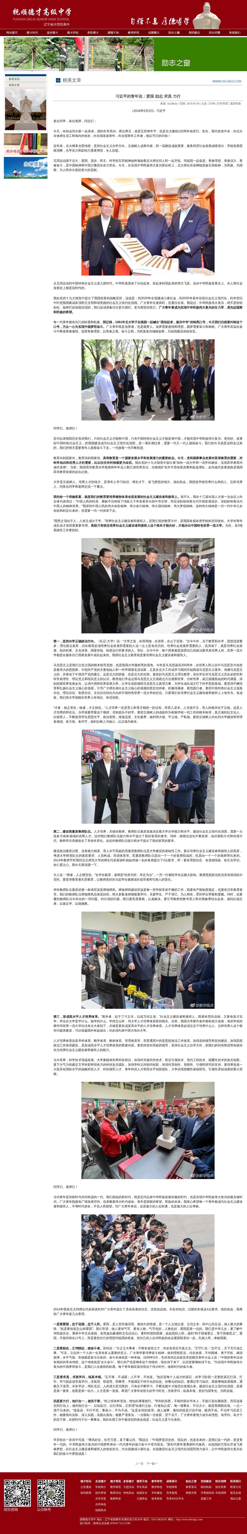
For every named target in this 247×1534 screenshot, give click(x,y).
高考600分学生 (175, 1498)
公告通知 (85, 1487)
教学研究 (115, 1487)
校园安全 (142, 1492)
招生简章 (220, 1487)
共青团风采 (207, 1492)
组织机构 (206, 1487)
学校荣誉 (171, 1487)
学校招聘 (220, 1492)
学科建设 (156, 1492)
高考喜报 (171, 1492)
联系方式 (235, 1487)
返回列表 (235, 103)
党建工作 (206, 1498)
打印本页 (222, 103)
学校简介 (100, 1487)
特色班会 (128, 1492)
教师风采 (115, 1498)
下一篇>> (152, 1463)
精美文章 (14, 85)
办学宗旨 (100, 1498)
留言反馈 (235, 1492)
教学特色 (156, 1487)
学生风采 (142, 1487)
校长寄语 (100, 1492)
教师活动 (115, 1492)
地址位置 (235, 1498)
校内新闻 (85, 1492)
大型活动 (128, 1487)
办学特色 (100, 1504)
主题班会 (142, 1498)
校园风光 (100, 1510)
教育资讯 (14, 79)
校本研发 (156, 1498)
